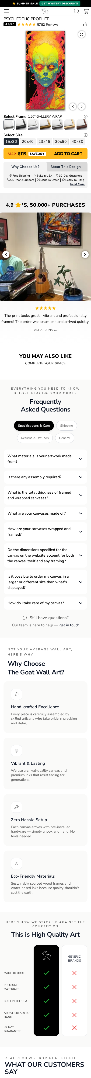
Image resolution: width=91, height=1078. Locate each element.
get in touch (69, 625)
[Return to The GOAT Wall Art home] (45, 11)
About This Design (66, 167)
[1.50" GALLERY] (9, 124)
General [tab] (64, 438)
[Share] (85, 24)
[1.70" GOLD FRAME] (45, 124)
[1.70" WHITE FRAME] (33, 124)
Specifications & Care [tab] (34, 425)
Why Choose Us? (25, 167)
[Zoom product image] (81, 34)
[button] (45, 3)
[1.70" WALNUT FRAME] (82, 124)
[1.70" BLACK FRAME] (21, 124)
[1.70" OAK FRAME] (69, 124)
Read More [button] (77, 184)
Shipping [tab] (66, 425)
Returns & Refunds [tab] (35, 438)
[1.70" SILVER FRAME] (57, 124)
